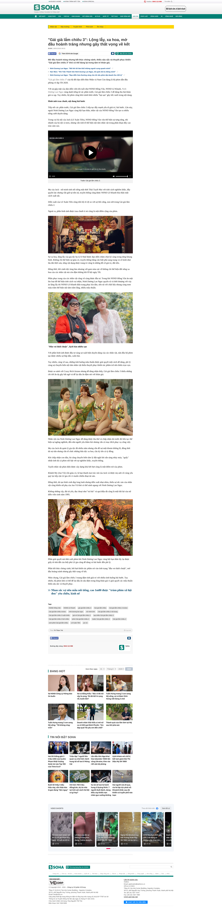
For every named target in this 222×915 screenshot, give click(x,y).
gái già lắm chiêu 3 (84, 608)
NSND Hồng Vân (55, 608)
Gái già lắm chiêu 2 (119, 619)
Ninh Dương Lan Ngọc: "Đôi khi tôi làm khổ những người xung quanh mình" (80, 68)
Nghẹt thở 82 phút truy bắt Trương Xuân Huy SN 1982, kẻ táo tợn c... (130, 837)
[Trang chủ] (47, 8)
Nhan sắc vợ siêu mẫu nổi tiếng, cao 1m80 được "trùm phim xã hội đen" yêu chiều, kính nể (91, 591)
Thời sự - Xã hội (67, 873)
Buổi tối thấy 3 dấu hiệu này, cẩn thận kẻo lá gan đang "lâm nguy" (58, 787)
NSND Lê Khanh (69, 608)
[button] (108, 848)
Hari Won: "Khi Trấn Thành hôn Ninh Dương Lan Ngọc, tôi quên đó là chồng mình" (83, 72)
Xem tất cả (166, 808)
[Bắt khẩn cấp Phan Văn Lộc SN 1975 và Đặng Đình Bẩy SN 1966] (107, 829)
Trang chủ (56, 873)
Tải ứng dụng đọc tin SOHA (79, 867)
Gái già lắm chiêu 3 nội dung (107, 612)
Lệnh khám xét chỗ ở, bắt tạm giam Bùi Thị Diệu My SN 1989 (121, 759)
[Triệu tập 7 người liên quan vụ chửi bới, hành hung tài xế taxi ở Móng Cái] (80, 747)
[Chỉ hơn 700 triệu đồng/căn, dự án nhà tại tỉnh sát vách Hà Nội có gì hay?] (80, 776)
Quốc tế (106, 16)
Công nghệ (169, 16)
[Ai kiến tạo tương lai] (175, 9)
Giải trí (135, 16)
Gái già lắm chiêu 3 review (118, 608)
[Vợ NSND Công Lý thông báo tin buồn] (61, 683)
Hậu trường (65, 27)
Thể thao (114, 16)
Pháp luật (144, 16)
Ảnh (162, 873)
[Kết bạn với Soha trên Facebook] (121, 647)
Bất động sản (87, 16)
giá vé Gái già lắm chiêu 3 (81, 615)
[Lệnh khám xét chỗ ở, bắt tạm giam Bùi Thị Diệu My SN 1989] (122, 747)
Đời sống (179, 16)
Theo (90, 630)
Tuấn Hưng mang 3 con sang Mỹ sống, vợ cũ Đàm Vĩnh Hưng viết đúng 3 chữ (118, 696)
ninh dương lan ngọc (76, 612)
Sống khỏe (154, 16)
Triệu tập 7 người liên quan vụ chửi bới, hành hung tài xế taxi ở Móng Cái (80, 760)
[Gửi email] (112, 53)
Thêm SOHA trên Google (70, 53)
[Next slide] (168, 831)
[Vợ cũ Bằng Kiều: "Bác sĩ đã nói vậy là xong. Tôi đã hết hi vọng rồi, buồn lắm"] (90, 683)
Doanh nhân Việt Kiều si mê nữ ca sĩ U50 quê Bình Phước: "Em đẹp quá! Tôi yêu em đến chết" (90, 725)
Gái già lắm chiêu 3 (57, 79)
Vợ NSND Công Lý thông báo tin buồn (60, 694)
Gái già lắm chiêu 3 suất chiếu (59, 615)
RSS (168, 873)
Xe (162, 16)
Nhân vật (53, 27)
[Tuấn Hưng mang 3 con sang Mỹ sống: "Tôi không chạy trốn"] (61, 712)
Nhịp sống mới (125, 16)
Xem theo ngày (91, 669)
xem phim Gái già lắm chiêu (58, 623)
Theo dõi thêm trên (148, 808)
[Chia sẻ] (52, 53)
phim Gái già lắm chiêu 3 (80, 619)
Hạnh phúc (52, 16)
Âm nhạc (100, 27)
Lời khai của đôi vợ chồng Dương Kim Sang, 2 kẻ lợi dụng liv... (84, 837)
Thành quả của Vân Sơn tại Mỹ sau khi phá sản (119, 723)
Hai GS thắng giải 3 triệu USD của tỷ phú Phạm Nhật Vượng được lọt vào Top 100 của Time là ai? (57, 761)
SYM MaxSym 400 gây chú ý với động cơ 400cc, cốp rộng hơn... (152, 837)
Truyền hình (77, 27)
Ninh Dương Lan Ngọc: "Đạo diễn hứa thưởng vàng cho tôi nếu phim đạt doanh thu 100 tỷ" (86, 75)
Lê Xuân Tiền (75, 623)
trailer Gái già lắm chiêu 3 (101, 619)
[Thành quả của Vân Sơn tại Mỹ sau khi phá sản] (119, 712)
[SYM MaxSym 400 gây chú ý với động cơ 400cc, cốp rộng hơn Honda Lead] (153, 829)
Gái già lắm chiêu (100, 608)
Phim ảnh (89, 27)
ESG (59, 16)
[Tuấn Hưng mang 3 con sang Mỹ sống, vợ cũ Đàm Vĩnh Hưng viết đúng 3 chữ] (119, 683)
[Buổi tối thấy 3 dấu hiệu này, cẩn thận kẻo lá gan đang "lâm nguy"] (58, 776)
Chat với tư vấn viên (137, 902)
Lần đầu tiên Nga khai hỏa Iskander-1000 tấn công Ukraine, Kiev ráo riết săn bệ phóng (100, 760)
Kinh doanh (76, 16)
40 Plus (97, 16)
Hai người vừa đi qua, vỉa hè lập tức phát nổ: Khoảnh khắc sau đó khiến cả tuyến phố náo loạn (122, 790)
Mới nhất (42, 16)
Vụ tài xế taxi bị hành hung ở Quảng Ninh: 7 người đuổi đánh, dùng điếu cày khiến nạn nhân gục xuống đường (101, 790)
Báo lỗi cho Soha (126, 53)
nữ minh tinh (90, 612)
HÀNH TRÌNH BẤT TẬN (72, 1)
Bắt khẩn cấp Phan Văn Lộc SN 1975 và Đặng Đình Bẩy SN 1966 (107, 837)
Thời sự (66, 16)
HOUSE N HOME (55, 1)
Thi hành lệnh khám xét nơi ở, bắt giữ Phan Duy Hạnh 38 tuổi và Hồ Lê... (61, 837)
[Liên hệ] (129, 638)
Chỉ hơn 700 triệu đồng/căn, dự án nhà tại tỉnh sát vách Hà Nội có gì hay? (79, 789)
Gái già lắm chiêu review (57, 612)
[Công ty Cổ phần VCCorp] (80, 881)
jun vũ (85, 623)
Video (157, 873)
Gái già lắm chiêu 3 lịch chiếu (59, 619)
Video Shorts (57, 808)
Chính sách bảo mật (131, 897)
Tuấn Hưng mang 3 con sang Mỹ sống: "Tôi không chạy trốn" (60, 725)
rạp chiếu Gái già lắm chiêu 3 (104, 615)
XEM (129, 669)
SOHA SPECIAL (89, 1)
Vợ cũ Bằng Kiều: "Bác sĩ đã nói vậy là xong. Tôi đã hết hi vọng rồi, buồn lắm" (90, 696)
